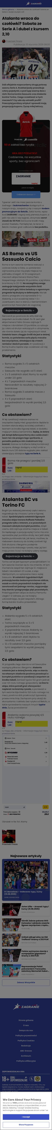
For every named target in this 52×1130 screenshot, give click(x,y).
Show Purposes (26, 1125)
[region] (26, 1111)
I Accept (26, 1117)
